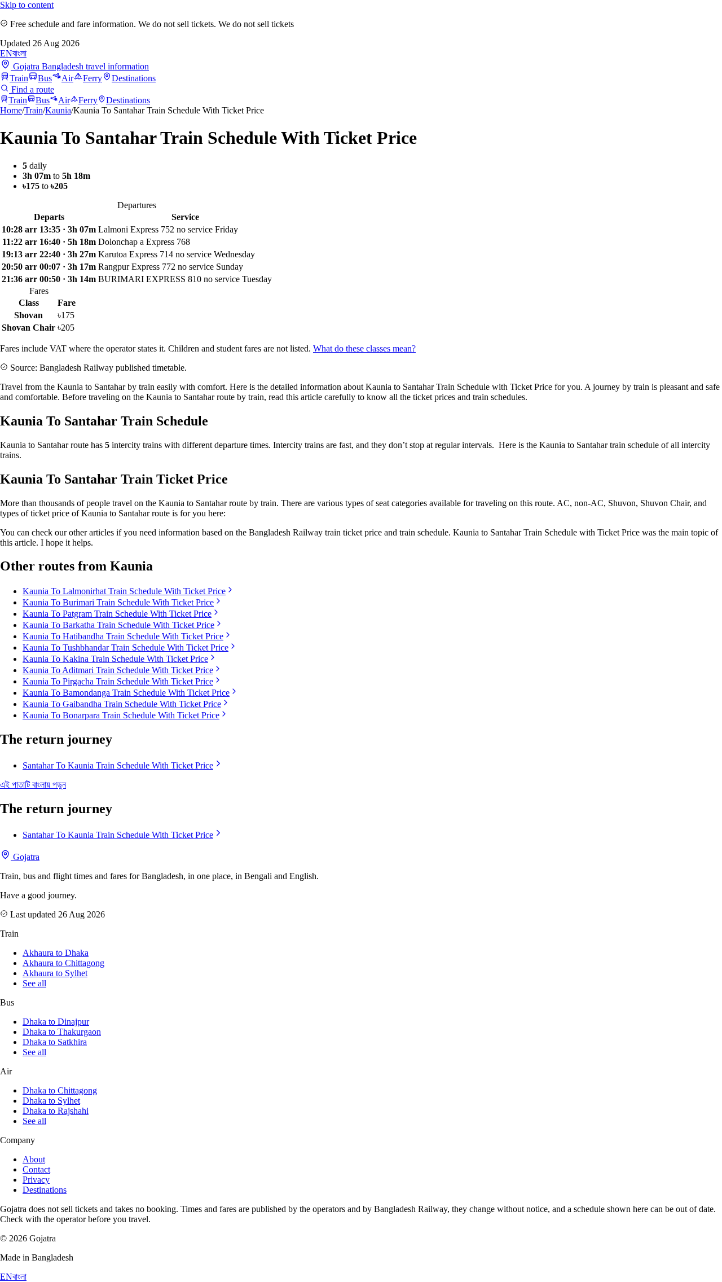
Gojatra (25, 857)
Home (11, 110)
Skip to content (27, 5)
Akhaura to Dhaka (56, 953)
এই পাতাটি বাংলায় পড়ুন (33, 784)
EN (6, 53)
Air (67, 78)
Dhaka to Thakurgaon (62, 1032)
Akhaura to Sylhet (55, 973)
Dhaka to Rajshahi (56, 1111)
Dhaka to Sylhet (51, 1100)
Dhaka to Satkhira (55, 1042)
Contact (36, 1169)
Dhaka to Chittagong (60, 1090)
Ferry (92, 78)
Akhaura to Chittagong (63, 963)
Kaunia (58, 110)
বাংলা (19, 53)
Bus (45, 78)
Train (19, 78)
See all (34, 983)
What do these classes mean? (364, 348)
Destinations (134, 78)
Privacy (36, 1179)
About (34, 1159)
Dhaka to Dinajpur (56, 1021)
